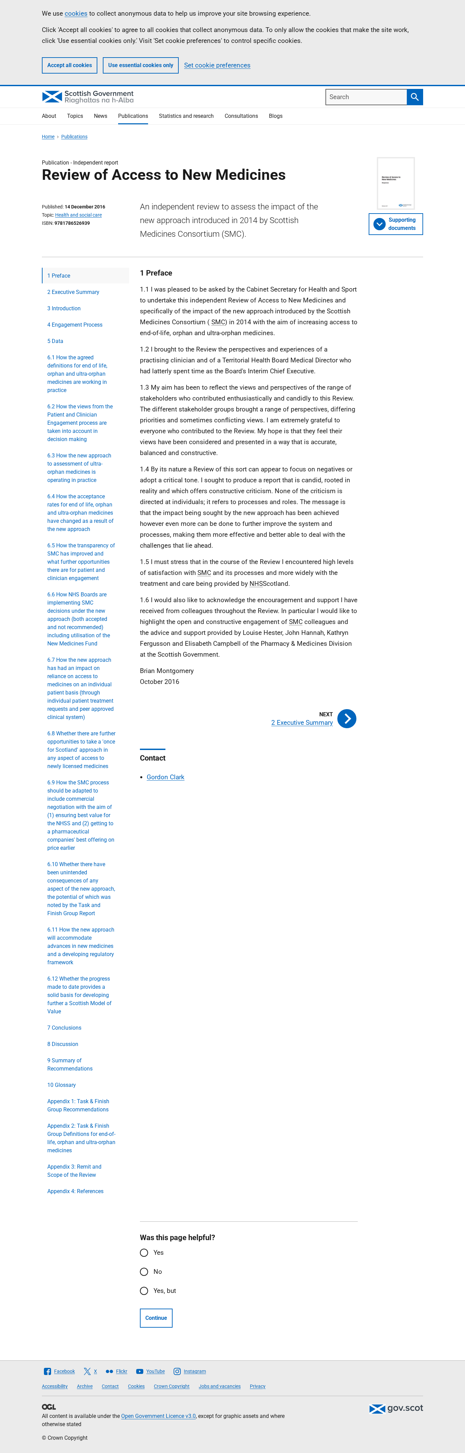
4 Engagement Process (74, 325)
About (49, 116)
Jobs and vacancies (220, 1386)
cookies (76, 13)
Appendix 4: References (75, 1191)
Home (48, 136)
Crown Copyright (172, 1386)
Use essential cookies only (140, 65)
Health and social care (78, 215)
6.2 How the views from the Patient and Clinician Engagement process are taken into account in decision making (80, 422)
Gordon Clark (166, 777)
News (100, 116)
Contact (110, 1386)
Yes (159, 1252)
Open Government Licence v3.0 (158, 1416)
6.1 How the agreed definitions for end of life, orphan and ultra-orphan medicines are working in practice (77, 373)
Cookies (136, 1386)
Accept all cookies (69, 65)
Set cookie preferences (217, 65)
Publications (133, 116)
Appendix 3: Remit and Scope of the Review (74, 1170)
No (158, 1272)
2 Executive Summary (73, 292)
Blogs (276, 116)
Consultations (241, 116)
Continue (156, 1318)
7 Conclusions (64, 1028)
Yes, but (165, 1291)
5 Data (55, 341)
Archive (85, 1386)
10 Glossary (61, 1085)
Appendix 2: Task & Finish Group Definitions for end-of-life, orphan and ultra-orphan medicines (81, 1138)
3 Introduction (64, 308)
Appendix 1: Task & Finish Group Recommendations (78, 1105)
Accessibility (55, 1386)
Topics (75, 116)
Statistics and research (186, 116)
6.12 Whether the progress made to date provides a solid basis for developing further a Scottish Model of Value (79, 995)
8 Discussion (62, 1044)
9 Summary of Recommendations (70, 1064)
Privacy (258, 1386)
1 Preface (58, 275)
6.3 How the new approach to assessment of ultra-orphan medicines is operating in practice (79, 467)
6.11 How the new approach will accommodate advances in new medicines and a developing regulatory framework (80, 946)
